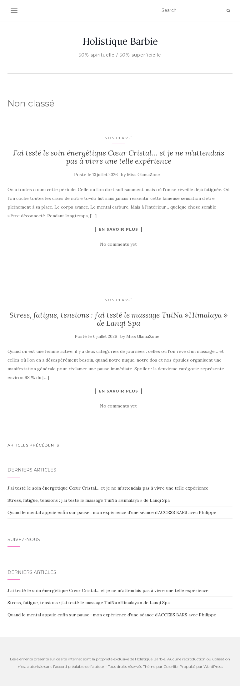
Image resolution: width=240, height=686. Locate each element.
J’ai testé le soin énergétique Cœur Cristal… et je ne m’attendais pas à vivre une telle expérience (118, 157)
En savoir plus (118, 229)
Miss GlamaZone (143, 174)
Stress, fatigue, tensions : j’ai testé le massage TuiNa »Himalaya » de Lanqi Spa (118, 319)
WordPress (212, 666)
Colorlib (170, 666)
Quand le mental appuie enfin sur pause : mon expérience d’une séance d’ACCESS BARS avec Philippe (112, 512)
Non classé (118, 138)
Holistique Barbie (120, 41)
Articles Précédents (33, 445)
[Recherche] (228, 10)
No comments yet (118, 244)
